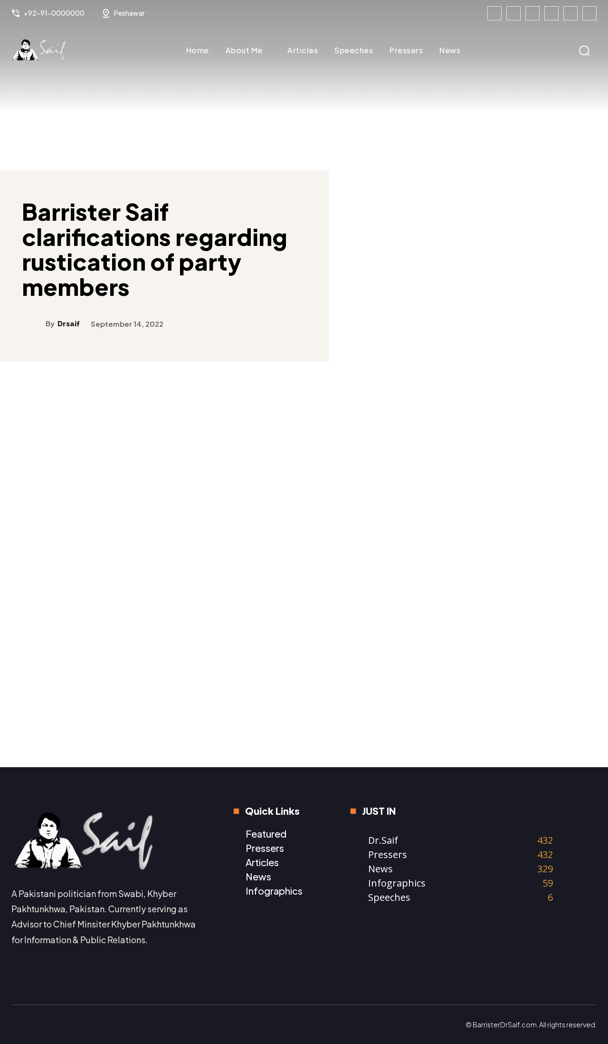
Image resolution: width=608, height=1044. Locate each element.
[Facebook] (494, 13)
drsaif (68, 324)
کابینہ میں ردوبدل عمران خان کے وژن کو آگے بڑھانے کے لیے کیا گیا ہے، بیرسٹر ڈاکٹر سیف (548, 540)
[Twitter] (570, 13)
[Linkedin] (532, 13)
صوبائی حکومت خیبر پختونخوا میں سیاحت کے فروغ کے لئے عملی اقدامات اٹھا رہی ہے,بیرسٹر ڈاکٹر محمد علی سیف (437, 691)
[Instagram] (513, 13)
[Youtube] (589, 13)
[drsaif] (34, 323)
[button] (584, 50)
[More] (587, 402)
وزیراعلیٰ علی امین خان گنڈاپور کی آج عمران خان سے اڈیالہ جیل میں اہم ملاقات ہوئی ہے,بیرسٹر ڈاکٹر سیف (548, 686)
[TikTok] (551, 13)
